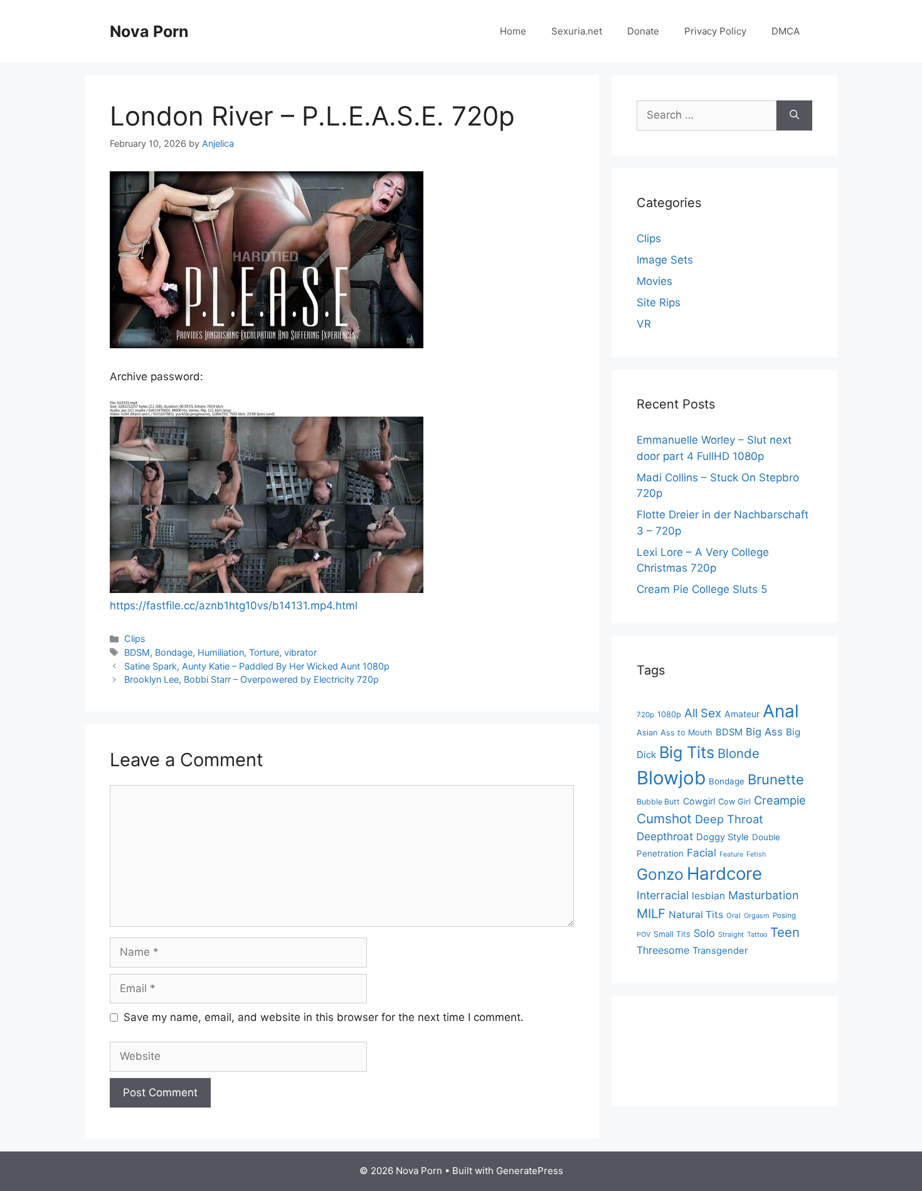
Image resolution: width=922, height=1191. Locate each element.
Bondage (174, 652)
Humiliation (221, 652)
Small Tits (672, 934)
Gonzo (660, 874)
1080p (669, 714)
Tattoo (757, 935)
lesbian (708, 896)
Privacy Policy (715, 31)
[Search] (794, 115)
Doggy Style (722, 837)
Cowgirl (699, 801)
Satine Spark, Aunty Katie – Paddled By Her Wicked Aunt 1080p (256, 666)
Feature (731, 854)
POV (643, 935)
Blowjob (671, 778)
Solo (704, 933)
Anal (781, 711)
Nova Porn (149, 31)
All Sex (702, 713)
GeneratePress (529, 1171)
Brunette (776, 779)
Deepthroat (665, 836)
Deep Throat (729, 819)
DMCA (785, 31)
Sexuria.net (576, 31)
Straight (731, 935)
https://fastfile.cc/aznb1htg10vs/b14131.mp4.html (234, 605)
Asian (647, 732)
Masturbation (763, 895)
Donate (643, 31)
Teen (785, 932)
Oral (733, 915)
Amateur (742, 713)
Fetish (756, 854)
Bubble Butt (658, 801)
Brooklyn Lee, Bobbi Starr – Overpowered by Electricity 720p (251, 679)
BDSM (137, 652)
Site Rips (659, 302)
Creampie (780, 800)
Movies (654, 281)
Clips (135, 638)
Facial (701, 853)
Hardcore (724, 873)
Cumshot (664, 818)
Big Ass (764, 731)
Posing (784, 915)
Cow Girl (734, 801)
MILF (651, 913)
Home (513, 31)
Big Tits (686, 752)
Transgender (720, 950)
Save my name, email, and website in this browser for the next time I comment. (324, 1017)
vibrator (300, 652)
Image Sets (665, 260)
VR (644, 324)
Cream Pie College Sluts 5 (702, 589)
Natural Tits (696, 915)
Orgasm (757, 915)
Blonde (739, 753)
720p (645, 714)
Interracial (663, 895)
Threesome (663, 950)
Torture (264, 652)
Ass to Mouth (686, 732)
